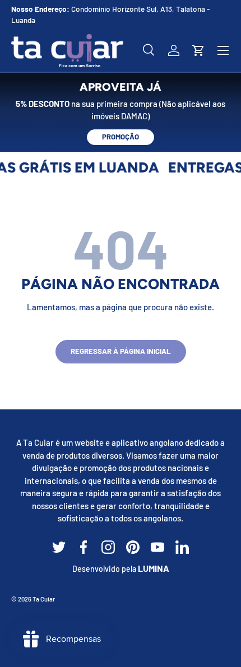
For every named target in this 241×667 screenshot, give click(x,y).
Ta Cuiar (44, 599)
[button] (198, 50)
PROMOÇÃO (120, 136)
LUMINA (153, 568)
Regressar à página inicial (121, 351)
